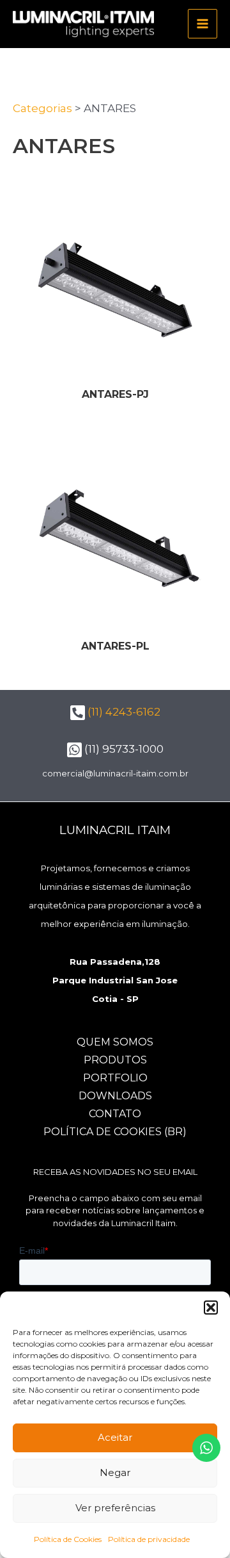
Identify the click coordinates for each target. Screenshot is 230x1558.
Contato (115, 1114)
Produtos (115, 1060)
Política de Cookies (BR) (115, 1132)
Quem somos (115, 1042)
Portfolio (115, 1078)
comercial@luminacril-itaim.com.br (115, 773)
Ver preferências (115, 1508)
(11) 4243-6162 (122, 711)
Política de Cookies (68, 1539)
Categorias (42, 108)
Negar (115, 1472)
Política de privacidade (149, 1539)
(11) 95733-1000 (123, 748)
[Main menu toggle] (202, 23)
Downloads (115, 1096)
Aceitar (115, 1437)
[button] (210, 1307)
